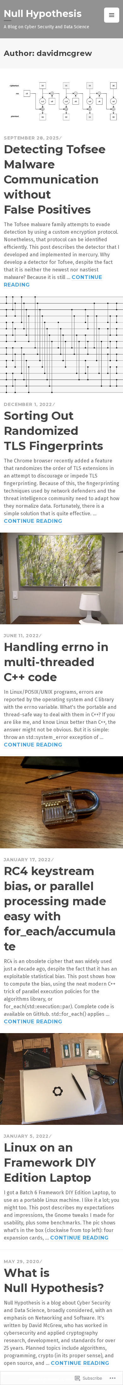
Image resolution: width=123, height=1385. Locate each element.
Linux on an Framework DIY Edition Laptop (50, 1163)
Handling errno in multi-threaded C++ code (56, 662)
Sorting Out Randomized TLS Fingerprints (53, 431)
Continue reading (33, 521)
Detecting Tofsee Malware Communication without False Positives (55, 179)
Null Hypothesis (43, 13)
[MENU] (111, 15)
